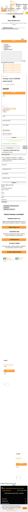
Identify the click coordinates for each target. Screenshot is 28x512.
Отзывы (6, 47)
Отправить (14, 137)
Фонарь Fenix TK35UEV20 (19, 458)
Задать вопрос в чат (14, 227)
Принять (24, 508)
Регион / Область (5, 189)
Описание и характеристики (11, 205)
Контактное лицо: (7, 120)
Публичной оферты (15, 139)
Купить (9, 370)
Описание (6, 44)
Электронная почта (6, 169)
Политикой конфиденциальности (15, 140)
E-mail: (4, 116)
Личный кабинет (17, 27)
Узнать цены (4, 201)
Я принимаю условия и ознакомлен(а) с (14, 140)
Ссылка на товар (6, 178)
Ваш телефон (5, 173)
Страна (2, 186)
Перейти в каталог (8, 27)
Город (2, 197)
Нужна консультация (14, 496)
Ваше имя (4, 164)
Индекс (2, 192)
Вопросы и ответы (8, 49)
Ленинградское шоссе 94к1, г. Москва (14, 493)
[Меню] (2, 11)
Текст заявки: (6, 125)
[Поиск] (5, 11)
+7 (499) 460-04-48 (14, 239)
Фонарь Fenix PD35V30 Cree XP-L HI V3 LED (9, 365)
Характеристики (7, 46)
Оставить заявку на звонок (14, 252)
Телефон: (5, 111)
